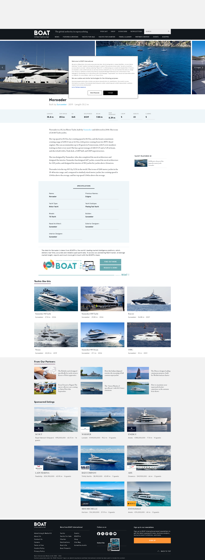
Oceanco (131, 476)
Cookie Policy (39, 548)
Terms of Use (39, 545)
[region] (103, 77)
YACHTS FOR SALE (88, 37)
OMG (130, 349)
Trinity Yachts (87, 476)
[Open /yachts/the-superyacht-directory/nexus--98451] (56, 334)
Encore (131, 313)
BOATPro (77, 536)
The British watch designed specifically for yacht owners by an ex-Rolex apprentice (68, 373)
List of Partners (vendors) (79, 87)
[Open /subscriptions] (111, 545)
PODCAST (104, 31)
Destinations (65, 542)
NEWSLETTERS (136, 31)
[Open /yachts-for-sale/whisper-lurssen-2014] (102, 419)
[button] (2, 67)
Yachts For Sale (65, 536)
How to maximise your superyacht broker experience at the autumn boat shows (160, 388)
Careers (37, 542)
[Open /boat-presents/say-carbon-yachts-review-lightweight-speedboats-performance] (91, 388)
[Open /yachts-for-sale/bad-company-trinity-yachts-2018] (102, 458)
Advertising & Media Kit (43, 533)
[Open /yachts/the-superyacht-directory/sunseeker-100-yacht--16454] (102, 299)
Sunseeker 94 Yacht (43, 313)
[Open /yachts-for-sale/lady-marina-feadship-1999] (56, 458)
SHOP (113, 31)
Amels (130, 438)
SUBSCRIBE (122, 31)
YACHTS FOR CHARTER (107, 37)
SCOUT (38, 434)
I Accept (110, 93)
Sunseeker (62, 104)
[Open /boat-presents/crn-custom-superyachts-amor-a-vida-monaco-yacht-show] (91, 373)
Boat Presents (65, 548)
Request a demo (110, 268)
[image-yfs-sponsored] (38, 431)
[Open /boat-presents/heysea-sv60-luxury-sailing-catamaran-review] (138, 373)
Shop (76, 539)
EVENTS (156, 37)
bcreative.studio (80, 545)
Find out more (110, 262)
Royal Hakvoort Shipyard (44, 438)
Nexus (37, 349)
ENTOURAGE (134, 509)
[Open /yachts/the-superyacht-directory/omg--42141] (149, 334)
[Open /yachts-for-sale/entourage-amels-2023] (149, 494)
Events (76, 533)
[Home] (43, 34)
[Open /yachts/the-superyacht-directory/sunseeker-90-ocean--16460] (102, 334)
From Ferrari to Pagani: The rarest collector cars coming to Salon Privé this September (67, 388)
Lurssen (85, 438)
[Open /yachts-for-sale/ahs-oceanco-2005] (149, 458)
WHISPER (86, 434)
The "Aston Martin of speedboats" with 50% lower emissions (114, 388)
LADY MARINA (42, 473)
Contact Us (38, 539)
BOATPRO (165, 37)
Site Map (77, 542)
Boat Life (63, 545)
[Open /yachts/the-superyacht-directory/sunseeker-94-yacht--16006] (56, 299)
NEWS (57, 37)
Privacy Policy (39, 551)
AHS (130, 473)
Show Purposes (94, 93)
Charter (63, 539)
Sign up (152, 540)
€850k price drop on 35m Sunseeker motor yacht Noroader (155, 163)
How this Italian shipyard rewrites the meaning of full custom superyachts (114, 373)
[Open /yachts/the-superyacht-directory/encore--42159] (149, 299)
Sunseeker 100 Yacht (90, 313)
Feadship (38, 476)
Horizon (85, 512)
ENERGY (132, 434)
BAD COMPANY (89, 473)
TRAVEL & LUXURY (125, 37)
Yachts (62, 533)
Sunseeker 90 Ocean (90, 349)
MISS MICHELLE (89, 509)
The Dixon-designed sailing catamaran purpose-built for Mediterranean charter (160, 373)
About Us (37, 536)
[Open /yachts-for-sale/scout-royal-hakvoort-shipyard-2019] (56, 419)
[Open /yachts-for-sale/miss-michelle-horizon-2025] (102, 494)
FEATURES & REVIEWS (70, 37)
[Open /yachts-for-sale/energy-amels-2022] (149, 419)
